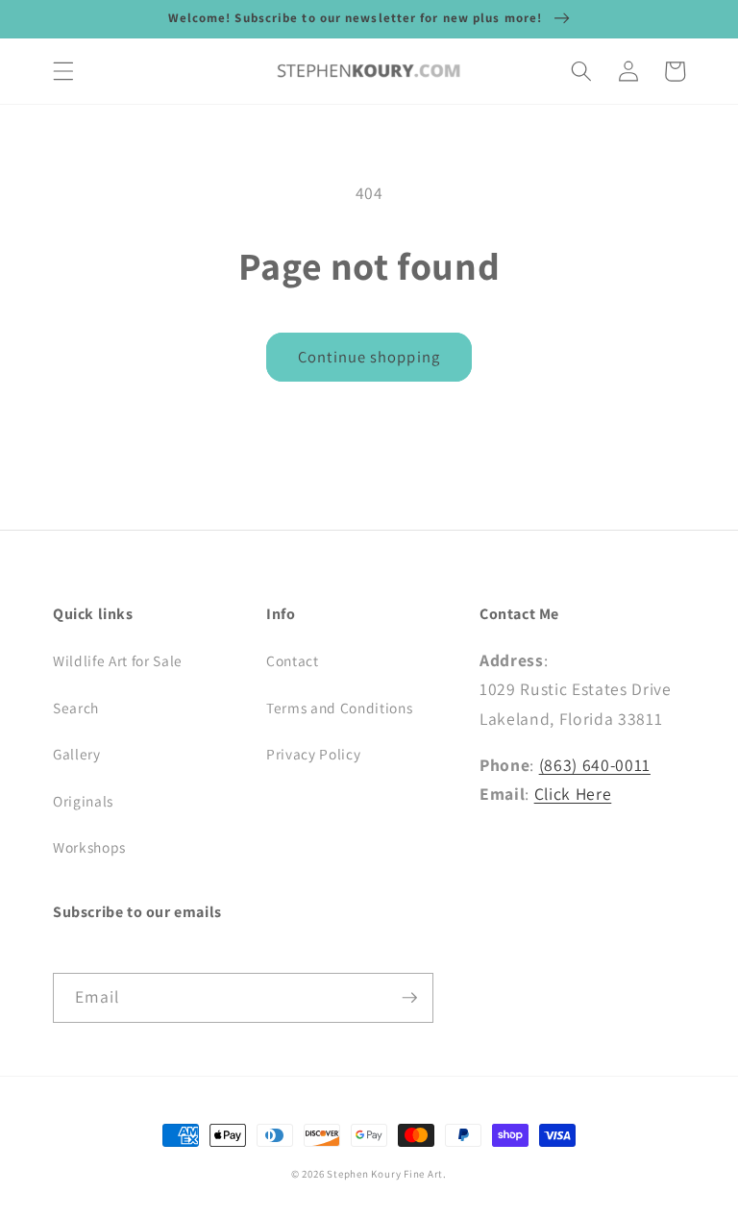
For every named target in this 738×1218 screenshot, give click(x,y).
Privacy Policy (313, 753)
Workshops (89, 847)
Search (76, 707)
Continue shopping (369, 356)
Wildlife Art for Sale (118, 660)
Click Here (573, 794)
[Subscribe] (409, 998)
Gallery (77, 753)
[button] (63, 71)
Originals (83, 800)
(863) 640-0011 (595, 765)
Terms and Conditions (339, 707)
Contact (292, 660)
